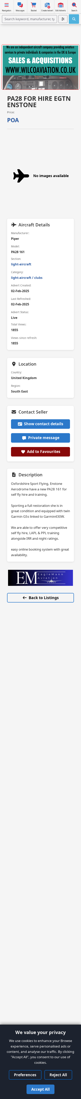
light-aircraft (21, 264)
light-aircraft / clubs (26, 277)
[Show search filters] (62, 19)
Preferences (25, 1074)
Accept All (40, 1089)
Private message (43, 437)
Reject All (58, 1074)
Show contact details (43, 423)
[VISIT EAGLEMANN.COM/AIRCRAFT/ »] (40, 578)
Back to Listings (44, 597)
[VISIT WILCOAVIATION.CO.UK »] (40, 68)
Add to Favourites (43, 451)
